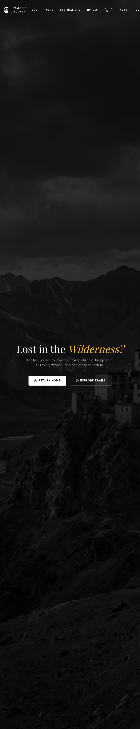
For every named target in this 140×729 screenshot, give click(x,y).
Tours (48, 10)
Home (34, 10)
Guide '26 (109, 10)
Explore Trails (93, 380)
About (124, 10)
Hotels (92, 10)
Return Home (49, 380)
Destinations (70, 10)
